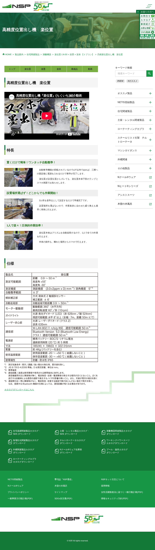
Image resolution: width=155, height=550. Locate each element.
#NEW (120, 81)
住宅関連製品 (33, 54)
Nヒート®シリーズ (135, 186)
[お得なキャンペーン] (147, 28)
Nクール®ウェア (135, 177)
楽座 (59, 69)
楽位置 (28, 69)
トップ (12, 69)
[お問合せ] (147, 16)
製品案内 (19, 54)
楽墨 (43, 69)
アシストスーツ (135, 195)
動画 (90, 69)
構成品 (74, 69)
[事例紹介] (147, 24)
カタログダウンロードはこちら (19, 389)
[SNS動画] (147, 32)
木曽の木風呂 (135, 204)
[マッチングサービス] (147, 36)
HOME (7, 54)
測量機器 (47, 54)
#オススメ (132, 81)
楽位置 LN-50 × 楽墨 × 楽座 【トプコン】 (74, 54)
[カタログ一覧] (147, 20)
